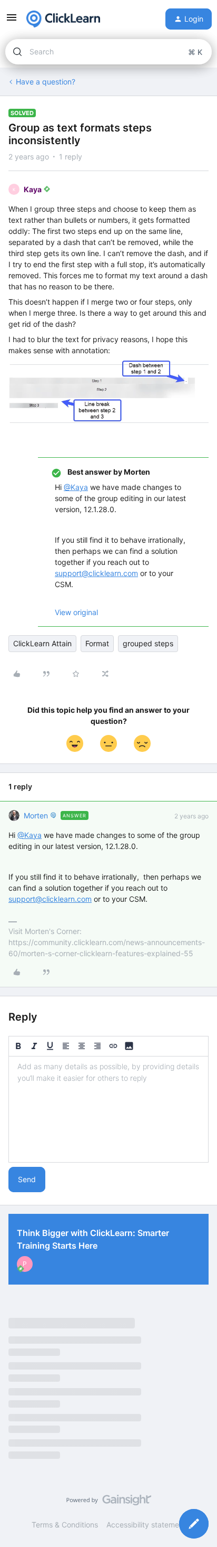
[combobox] (108, 51)
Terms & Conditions (65, 1524)
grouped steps (148, 643)
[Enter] (17, 51)
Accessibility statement (146, 1524)
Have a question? (45, 81)
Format (97, 643)
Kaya (33, 189)
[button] (11, 20)
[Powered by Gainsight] (108, 1503)
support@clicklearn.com (96, 573)
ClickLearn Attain (42, 643)
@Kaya (76, 487)
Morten (36, 815)
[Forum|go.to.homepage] (63, 19)
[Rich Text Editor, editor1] (108, 1109)
